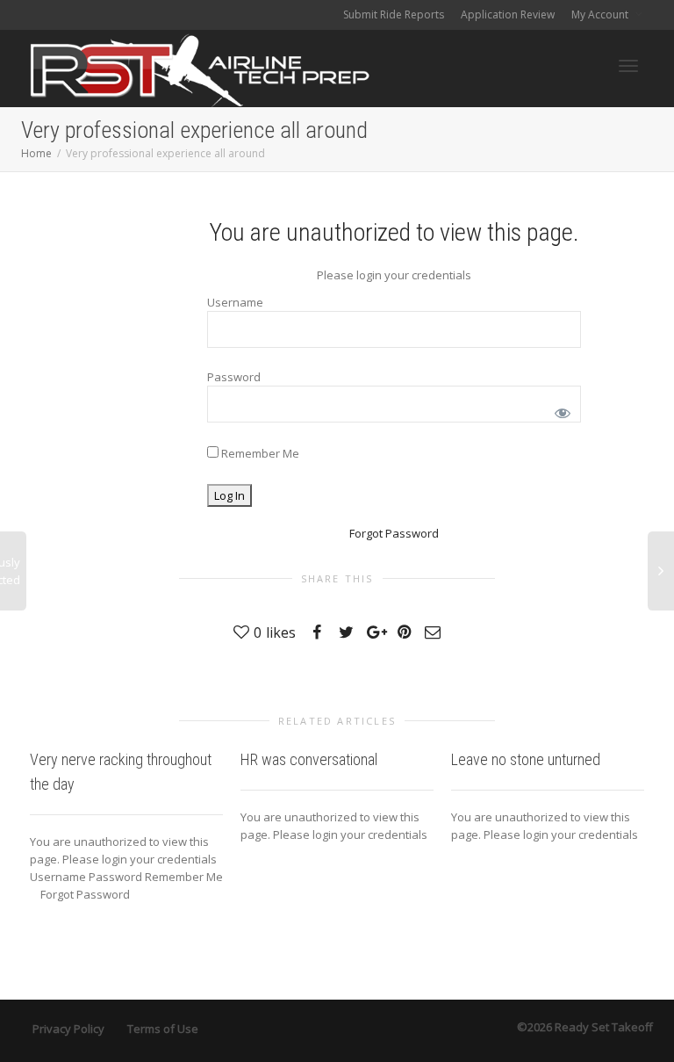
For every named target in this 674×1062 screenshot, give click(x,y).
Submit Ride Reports (393, 14)
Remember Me (259, 453)
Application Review (508, 14)
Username (235, 302)
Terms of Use (162, 1029)
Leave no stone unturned (525, 759)
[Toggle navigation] (628, 66)
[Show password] (559, 410)
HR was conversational (308, 759)
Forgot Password (394, 533)
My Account (601, 14)
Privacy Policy (68, 1029)
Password (234, 377)
